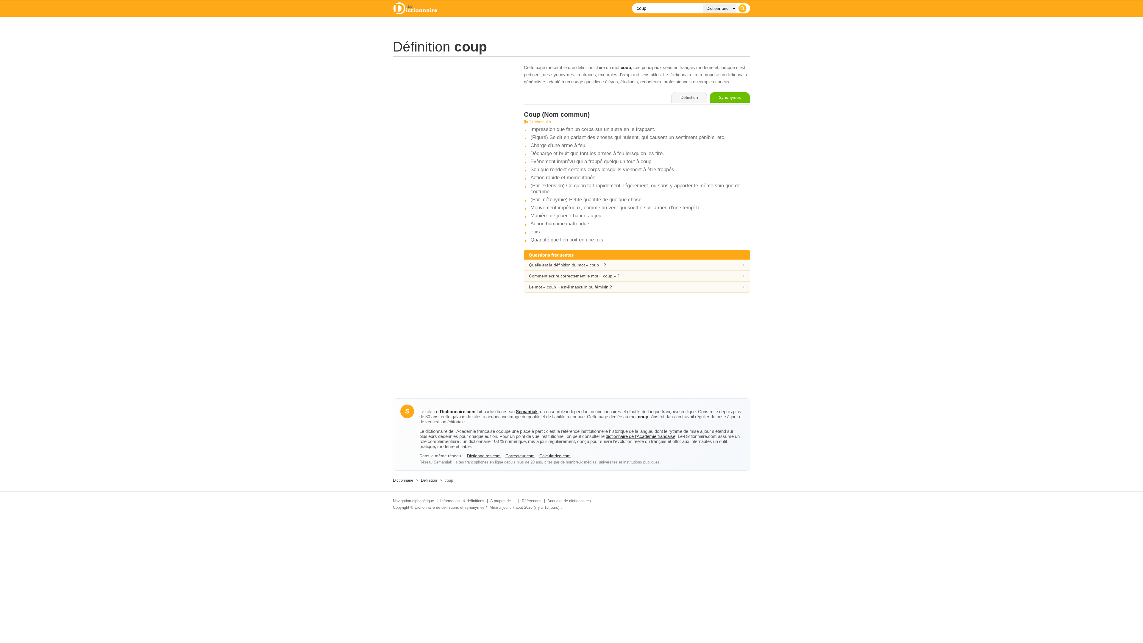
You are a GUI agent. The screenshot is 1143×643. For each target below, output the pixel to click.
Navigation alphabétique (413, 501)
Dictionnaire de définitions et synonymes (450, 507)
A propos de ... (503, 501)
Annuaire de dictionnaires (569, 501)
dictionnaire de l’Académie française (640, 436)
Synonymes (730, 97)
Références (531, 501)
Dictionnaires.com (484, 455)
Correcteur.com (520, 455)
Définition (429, 480)
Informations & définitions (462, 501)
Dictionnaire (403, 480)
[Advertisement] (452, 105)
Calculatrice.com (555, 455)
